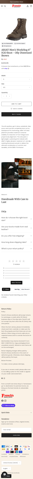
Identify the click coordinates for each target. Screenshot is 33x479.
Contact (17, 454)
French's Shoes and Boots (12, 473)
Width (3, 76)
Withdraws (23, 456)
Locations (4, 454)
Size (2, 84)
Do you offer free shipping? (12, 236)
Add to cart (16, 104)
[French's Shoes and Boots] (16, 6)
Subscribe (16, 435)
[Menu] (2, 6)
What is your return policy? (12, 248)
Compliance (25, 454)
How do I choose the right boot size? (14, 219)
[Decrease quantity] (3, 96)
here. (22, 364)
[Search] (6, 6)
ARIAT (5, 59)
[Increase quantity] (10, 96)
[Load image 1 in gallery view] (16, 25)
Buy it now (16, 114)
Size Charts (4, 456)
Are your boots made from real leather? (14, 228)
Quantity (4, 93)
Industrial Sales (14, 456)
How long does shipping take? (14, 242)
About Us (11, 454)
